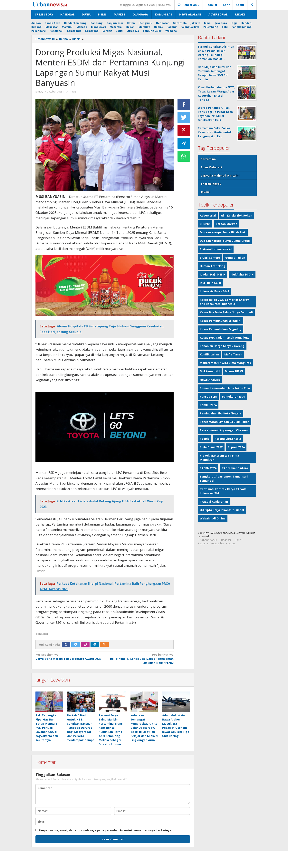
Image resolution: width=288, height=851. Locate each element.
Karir (238, 540)
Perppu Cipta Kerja (228, 438)
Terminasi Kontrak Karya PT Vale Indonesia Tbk (223, 491)
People (204, 438)
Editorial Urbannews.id (216, 249)
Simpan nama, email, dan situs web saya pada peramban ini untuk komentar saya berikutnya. (105, 830)
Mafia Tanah (233, 354)
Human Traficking (212, 266)
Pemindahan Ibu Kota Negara (220, 413)
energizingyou (211, 184)
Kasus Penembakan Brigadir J (220, 329)
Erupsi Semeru (210, 257)
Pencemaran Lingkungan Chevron (224, 430)
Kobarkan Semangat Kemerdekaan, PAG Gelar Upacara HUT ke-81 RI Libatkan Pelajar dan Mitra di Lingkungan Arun (144, 727)
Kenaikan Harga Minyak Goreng (222, 346)
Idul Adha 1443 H (242, 274)
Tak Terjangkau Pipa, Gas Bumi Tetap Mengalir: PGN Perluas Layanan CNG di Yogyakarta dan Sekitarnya (46, 727)
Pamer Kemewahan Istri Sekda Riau (225, 388)
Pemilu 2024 (208, 405)
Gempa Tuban (235, 257)
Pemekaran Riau (233, 396)
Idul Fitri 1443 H (210, 283)
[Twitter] (75, 644)
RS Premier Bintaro (235, 468)
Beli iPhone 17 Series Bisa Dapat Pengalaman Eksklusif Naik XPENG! (141, 659)
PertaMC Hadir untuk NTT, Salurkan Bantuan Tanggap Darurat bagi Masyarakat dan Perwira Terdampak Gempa (80, 727)
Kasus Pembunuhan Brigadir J (220, 321)
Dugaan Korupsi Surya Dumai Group (225, 241)
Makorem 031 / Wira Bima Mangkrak (225, 363)
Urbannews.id (208, 540)
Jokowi (205, 192)
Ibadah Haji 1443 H (212, 274)
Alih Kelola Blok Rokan (236, 215)
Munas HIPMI (234, 371)
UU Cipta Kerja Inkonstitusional (222, 510)
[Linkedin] (95, 644)
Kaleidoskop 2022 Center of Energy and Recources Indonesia (224, 302)
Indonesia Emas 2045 (214, 291)
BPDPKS (205, 224)
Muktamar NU (210, 371)
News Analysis (210, 380)
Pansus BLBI (208, 396)
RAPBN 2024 (208, 468)
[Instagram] (85, 644)
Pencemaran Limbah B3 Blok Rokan (224, 422)
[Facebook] (66, 644)
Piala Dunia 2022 (211, 447)
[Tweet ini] (184, 117)
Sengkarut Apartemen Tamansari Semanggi (224, 478)
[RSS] (104, 644)
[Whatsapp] (184, 156)
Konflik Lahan (209, 354)
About (231, 543)
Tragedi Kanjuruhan (214, 501)
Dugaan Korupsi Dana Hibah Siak (223, 232)
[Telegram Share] (184, 143)
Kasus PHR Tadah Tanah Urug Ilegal (225, 337)
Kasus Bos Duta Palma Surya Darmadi (226, 312)
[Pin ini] (184, 130)
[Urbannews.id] (55, 4)
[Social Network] (252, 5)
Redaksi (226, 540)
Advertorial (208, 215)
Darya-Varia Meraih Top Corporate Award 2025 (68, 657)
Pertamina (208, 159)
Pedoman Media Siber (211, 543)
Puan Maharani (211, 167)
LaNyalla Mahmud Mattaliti (220, 175)
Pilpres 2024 (236, 447)
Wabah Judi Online (213, 518)
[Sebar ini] (184, 104)
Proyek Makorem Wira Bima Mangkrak (219, 457)
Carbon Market (226, 224)
